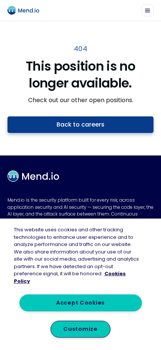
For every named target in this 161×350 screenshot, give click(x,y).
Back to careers (80, 124)
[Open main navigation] (148, 11)
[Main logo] (26, 10)
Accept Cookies (80, 302)
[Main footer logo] (33, 176)
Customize (80, 329)
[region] (80, 284)
